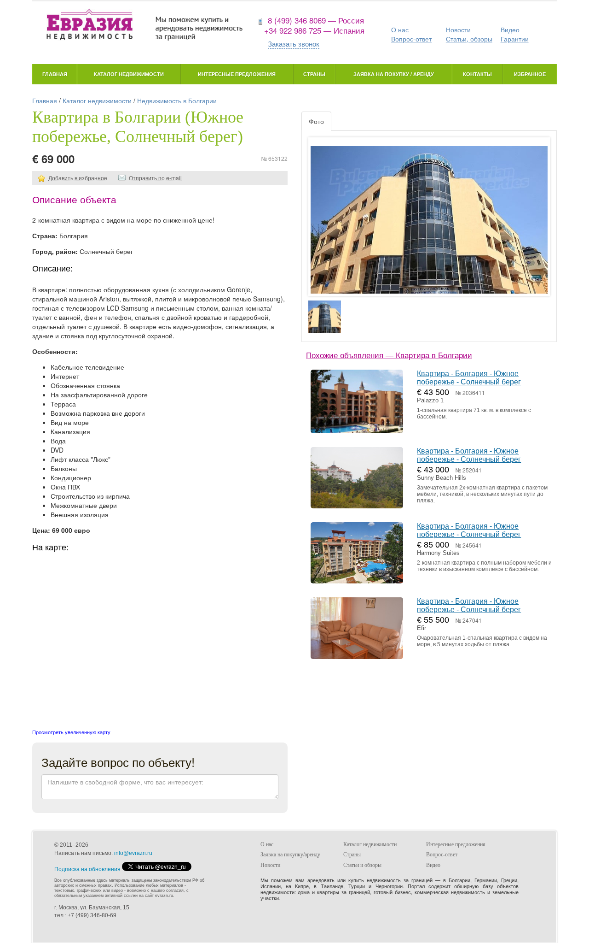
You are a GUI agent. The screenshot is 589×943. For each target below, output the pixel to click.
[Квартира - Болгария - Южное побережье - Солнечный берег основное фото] (429, 225)
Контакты (477, 74)
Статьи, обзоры (469, 38)
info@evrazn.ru (133, 853)
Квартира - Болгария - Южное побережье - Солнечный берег (469, 378)
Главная (54, 74)
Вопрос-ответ (411, 38)
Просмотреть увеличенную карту (71, 732)
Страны (314, 74)
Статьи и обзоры (362, 865)
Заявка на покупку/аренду (290, 854)
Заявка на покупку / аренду (393, 74)
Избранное (530, 74)
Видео (510, 29)
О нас (400, 29)
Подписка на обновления (87, 869)
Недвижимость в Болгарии (177, 100)
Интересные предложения (237, 74)
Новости (458, 29)
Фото (316, 121)
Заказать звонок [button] (293, 43)
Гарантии (515, 38)
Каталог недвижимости (129, 74)
